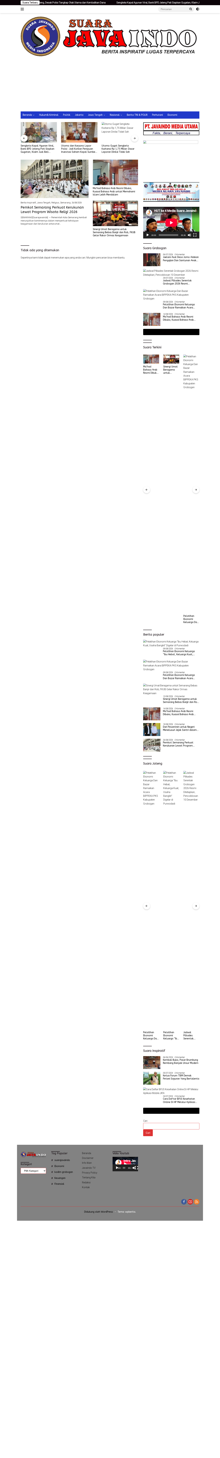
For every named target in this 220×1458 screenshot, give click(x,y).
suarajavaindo (62, 1160)
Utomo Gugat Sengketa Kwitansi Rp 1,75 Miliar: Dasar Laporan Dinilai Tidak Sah (77, 148)
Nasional (115, 114)
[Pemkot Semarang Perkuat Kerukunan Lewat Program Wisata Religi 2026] (55, 179)
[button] (190, 9)
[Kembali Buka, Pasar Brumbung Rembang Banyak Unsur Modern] (151, 1062)
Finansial (59, 1183)
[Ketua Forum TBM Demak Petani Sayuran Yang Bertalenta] (151, 1078)
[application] (171, 222)
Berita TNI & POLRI (137, 114)
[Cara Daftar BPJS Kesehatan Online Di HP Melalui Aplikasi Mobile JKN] (171, 1091)
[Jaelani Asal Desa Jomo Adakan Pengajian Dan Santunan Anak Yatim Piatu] (151, 259)
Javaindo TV (89, 1167)
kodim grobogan (63, 1172)
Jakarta (79, 114)
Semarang (65, 202)
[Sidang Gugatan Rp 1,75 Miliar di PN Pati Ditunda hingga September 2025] (120, 132)
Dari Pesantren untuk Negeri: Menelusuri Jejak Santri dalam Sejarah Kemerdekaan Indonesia (181, 728)
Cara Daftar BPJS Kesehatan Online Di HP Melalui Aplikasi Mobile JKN (179, 1100)
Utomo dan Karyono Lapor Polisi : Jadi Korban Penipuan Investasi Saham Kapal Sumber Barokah (38, 149)
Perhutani (157, 114)
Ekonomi (172, 114)
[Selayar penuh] (195, 235)
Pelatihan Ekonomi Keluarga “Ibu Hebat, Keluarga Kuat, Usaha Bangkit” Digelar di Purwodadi (179, 653)
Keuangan (59, 1178)
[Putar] (147, 235)
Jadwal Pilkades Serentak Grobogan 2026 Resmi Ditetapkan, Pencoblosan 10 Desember (179, 282)
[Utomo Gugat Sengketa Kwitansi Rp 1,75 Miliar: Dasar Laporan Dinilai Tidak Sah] (79, 132)
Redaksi (86, 1182)
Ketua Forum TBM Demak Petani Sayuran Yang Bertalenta (181, 1077)
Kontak (86, 1187)
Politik (66, 114)
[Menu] (23, 9)
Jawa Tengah (95, 114)
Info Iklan (87, 1162)
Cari (145, 1120)
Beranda (27, 114)
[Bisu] (189, 235)
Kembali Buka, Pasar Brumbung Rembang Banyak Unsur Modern (180, 1062)
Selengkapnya (170, 331)
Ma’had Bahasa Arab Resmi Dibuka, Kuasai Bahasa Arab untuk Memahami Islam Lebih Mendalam (114, 191)
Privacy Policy (89, 1172)
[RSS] (196, 1202)
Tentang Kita (88, 1177)
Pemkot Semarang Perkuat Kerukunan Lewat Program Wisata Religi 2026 (190, 370)
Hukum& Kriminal (48, 114)
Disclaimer (88, 1158)
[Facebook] (184, 1202)
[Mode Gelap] (197, 9)
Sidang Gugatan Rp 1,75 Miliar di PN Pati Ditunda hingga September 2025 (120, 148)
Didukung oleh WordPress (98, 1211)
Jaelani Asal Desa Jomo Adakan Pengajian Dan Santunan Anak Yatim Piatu (181, 259)
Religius (55, 202)
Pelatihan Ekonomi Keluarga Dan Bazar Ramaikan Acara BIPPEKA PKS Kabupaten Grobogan (179, 306)
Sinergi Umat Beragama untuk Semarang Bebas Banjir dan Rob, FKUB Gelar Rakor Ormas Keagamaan (114, 232)
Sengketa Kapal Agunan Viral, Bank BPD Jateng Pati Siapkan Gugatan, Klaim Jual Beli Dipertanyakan (128, 2)
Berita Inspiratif (28, 202)
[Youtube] (190, 1202)
